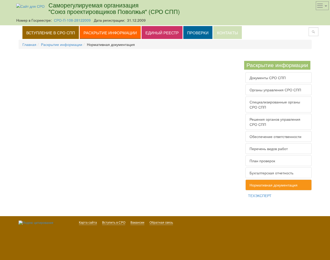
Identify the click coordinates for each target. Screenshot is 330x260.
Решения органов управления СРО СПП (275, 122)
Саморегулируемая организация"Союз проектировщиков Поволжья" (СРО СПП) (114, 8)
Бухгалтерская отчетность (271, 172)
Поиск (313, 31)
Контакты (227, 32)
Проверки (198, 32)
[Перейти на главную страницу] (30, 5)
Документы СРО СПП (268, 77)
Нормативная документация (274, 185)
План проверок (262, 160)
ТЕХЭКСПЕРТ (259, 195)
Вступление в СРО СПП (50, 32)
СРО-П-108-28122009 (72, 20)
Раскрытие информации (110, 32)
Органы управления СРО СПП (275, 89)
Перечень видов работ (269, 148)
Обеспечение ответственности (275, 136)
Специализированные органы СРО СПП (275, 104)
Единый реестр (162, 32)
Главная (29, 44)
